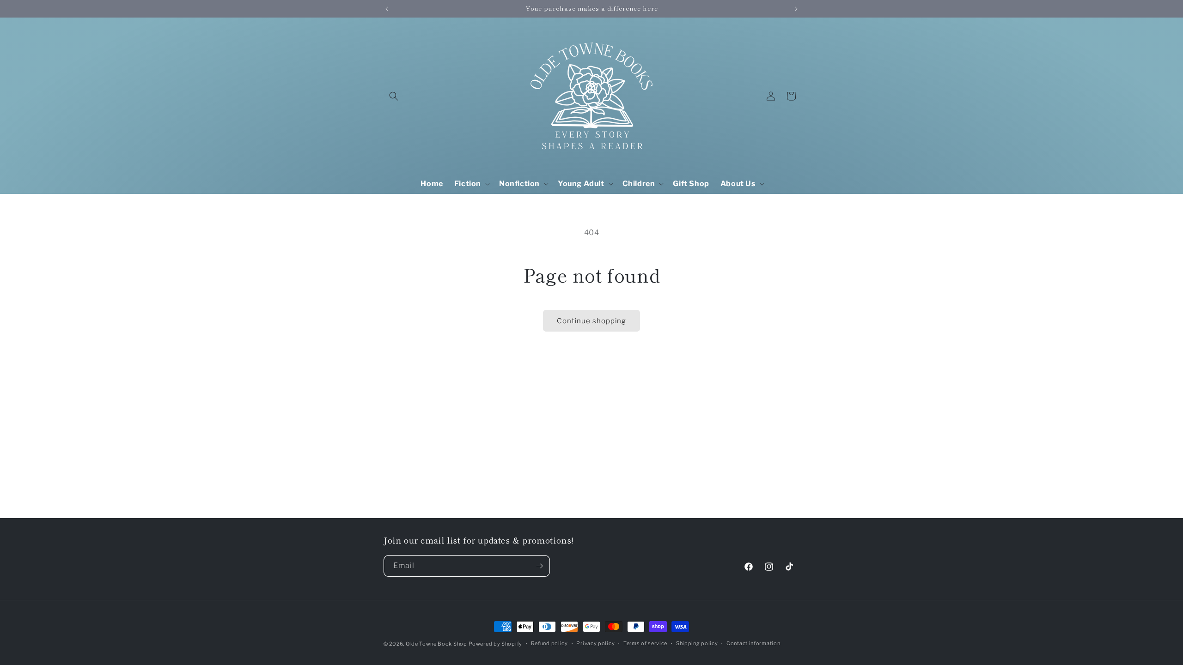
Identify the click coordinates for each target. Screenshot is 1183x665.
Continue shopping (591, 321)
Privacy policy (595, 643)
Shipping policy (697, 643)
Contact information (753, 643)
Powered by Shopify (495, 644)
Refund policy (549, 643)
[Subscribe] (539, 566)
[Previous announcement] (387, 9)
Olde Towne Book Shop (436, 644)
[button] (394, 96)
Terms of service (645, 643)
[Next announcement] (796, 9)
